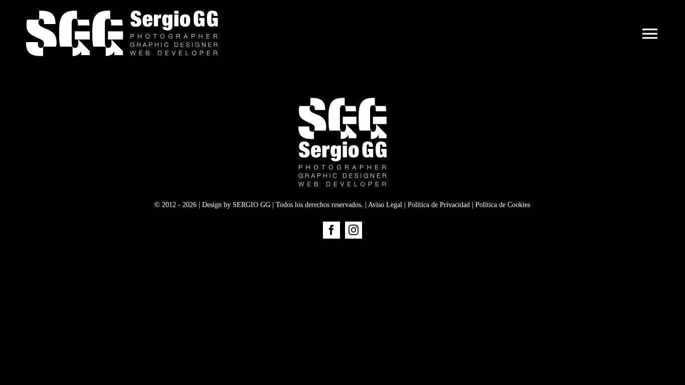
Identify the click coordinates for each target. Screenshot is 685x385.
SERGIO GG (251, 205)
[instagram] (353, 230)
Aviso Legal (385, 205)
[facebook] (331, 230)
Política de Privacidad (439, 205)
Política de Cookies (502, 205)
